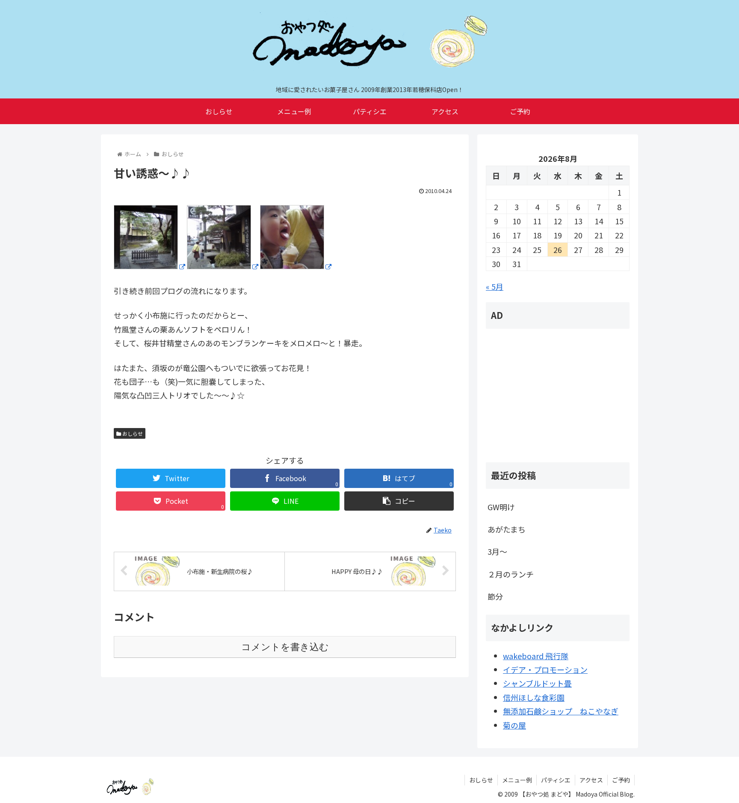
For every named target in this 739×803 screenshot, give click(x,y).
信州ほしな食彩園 (534, 697)
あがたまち (507, 529)
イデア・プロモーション (545, 669)
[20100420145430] (295, 265)
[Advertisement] (558, 395)
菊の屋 (514, 725)
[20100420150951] (149, 265)
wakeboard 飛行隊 (535, 655)
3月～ (497, 551)
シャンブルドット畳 (537, 683)
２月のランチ (511, 574)
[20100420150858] (222, 265)
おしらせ (132, 433)
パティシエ (556, 780)
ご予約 (621, 780)
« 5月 (494, 286)
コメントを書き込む (285, 647)
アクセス (591, 780)
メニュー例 (517, 780)
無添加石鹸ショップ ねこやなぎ (560, 711)
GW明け (501, 506)
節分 (495, 596)
